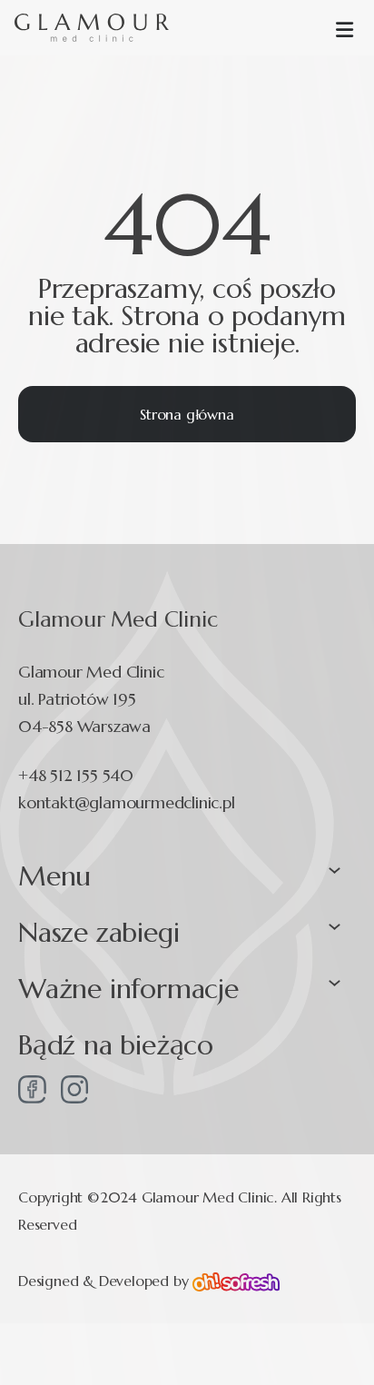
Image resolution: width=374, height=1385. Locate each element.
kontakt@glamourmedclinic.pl (126, 802)
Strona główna (186, 414)
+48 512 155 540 (75, 775)
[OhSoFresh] (236, 1280)
